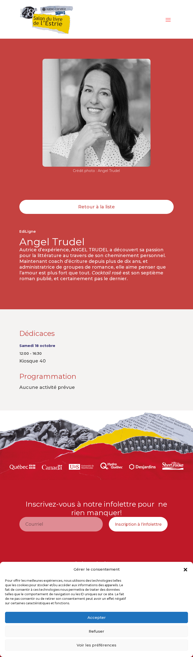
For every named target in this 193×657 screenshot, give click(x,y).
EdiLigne (27, 231)
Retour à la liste (96, 207)
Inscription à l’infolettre (138, 524)
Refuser (96, 631)
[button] (185, 569)
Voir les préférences (96, 645)
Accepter (96, 617)
